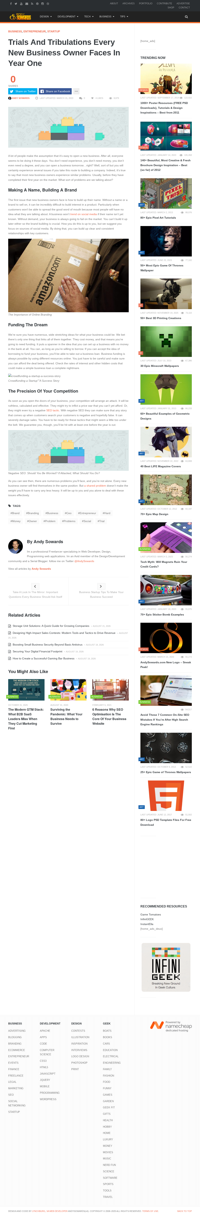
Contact (184, 7)
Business (105, 16)
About (114, 3)
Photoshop (79, 1062)
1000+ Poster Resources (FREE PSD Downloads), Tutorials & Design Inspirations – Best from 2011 (164, 107)
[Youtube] (21, 3)
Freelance (15, 1075)
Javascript (47, 1073)
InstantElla (146, 924)
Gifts (107, 1113)
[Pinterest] (37, 3)
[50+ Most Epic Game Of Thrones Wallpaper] (166, 241)
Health (108, 1120)
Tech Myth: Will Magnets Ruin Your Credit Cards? (163, 564)
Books (107, 1037)
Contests (78, 1030)
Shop (171, 7)
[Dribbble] (48, 3)
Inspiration (79, 1043)
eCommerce (16, 1050)
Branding (14, 1043)
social (87, 521)
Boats (107, 1030)
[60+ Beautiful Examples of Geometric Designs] (166, 389)
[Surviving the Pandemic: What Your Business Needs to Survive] (68, 690)
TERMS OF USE (150, 1211)
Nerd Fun (109, 1165)
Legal (12, 1081)
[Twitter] (16, 3)
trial (101, 521)
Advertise (183, 3)
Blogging (15, 1037)
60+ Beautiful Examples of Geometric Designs (165, 416)
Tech (87, 16)
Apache (45, 1030)
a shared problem (95, 485)
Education (110, 1050)
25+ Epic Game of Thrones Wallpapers (165, 772)
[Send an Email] (27, 3)
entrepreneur (88, 513)
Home (107, 1133)
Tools (107, 1190)
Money (107, 1145)
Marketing (15, 1088)
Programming (50, 1092)
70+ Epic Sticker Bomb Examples (162, 614)
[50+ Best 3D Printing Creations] (166, 294)
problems (69, 521)
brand (16, 513)
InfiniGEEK (147, 919)
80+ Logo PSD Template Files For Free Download (165, 822)
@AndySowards (84, 561)
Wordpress (48, 1099)
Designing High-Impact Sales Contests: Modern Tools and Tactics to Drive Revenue (63, 632)
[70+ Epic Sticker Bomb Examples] (166, 590)
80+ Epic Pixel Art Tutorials (158, 217)
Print (75, 1069)
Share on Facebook (58, 91)
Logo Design (80, 1056)
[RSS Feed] (32, 3)
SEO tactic (52, 410)
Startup (53, 31)
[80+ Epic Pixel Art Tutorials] (166, 193)
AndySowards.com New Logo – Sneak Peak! (165, 665)
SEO (11, 1094)
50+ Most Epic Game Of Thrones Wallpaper (161, 268)
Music (107, 1158)
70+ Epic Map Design (154, 514)
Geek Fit (109, 1107)
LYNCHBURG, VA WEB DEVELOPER (50, 1211)
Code (43, 1043)
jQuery (45, 1080)
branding (33, 513)
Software (110, 1177)
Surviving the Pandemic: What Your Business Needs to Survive (66, 716)
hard (107, 513)
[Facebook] (11, 3)
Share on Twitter (25, 91)
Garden (108, 1101)
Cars (106, 1043)
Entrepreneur (34, 31)
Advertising (17, 1030)
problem (50, 521)
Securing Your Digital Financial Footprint (37, 651)
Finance (13, 1069)
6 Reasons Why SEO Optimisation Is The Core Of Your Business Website (109, 716)
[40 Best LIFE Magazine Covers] (166, 442)
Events (13, 1062)
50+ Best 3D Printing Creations (160, 318)
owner (33, 521)
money (16, 521)
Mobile (45, 1086)
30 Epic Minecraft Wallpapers (159, 365)
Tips (122, 16)
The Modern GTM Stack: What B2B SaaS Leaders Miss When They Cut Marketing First (26, 718)
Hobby (107, 1126)
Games (107, 1094)
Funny (107, 1088)
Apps (43, 1037)
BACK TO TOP (184, 1211)
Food (106, 1081)
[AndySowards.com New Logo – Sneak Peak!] (166, 638)
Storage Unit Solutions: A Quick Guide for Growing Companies (50, 625)
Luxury (108, 1139)
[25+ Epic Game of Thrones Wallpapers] (166, 748)
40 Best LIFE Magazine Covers (160, 466)
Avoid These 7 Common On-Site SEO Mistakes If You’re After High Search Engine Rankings (164, 719)
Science (108, 1171)
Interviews (79, 1050)
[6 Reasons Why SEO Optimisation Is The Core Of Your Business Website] (110, 690)
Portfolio (145, 3)
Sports (108, 1184)
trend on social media (83, 214)
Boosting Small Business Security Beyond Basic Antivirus (47, 644)
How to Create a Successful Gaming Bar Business (43, 658)
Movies (108, 1152)
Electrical (111, 1056)
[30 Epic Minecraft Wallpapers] (166, 341)
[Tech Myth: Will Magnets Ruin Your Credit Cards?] (166, 537)
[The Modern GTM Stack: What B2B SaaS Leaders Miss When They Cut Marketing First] (26, 690)
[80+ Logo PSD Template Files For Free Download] (166, 796)
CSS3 (43, 1060)
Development (66, 16)
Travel (108, 1197)
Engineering (112, 1062)
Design (44, 16)
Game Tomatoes (150, 914)
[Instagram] (43, 3)
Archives (128, 3)
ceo (68, 513)
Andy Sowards (20, 98)
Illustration (80, 1037)
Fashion (108, 1075)
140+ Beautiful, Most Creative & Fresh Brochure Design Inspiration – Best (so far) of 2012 (165, 165)
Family (107, 1069)
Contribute (164, 3)
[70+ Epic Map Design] (166, 490)
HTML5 (44, 1067)
